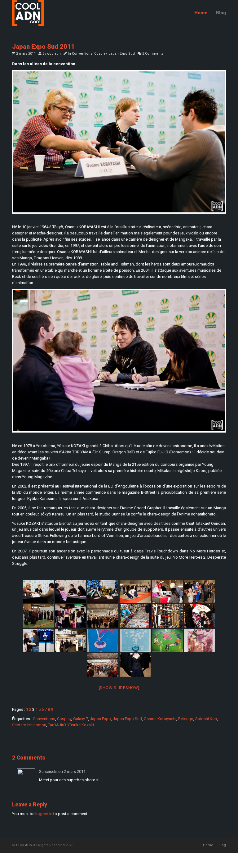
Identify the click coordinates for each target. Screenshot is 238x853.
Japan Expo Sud (121, 54)
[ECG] (38, 640)
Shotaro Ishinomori (29, 725)
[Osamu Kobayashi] (119, 142)
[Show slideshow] (119, 687)
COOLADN (24, 845)
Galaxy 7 (80, 718)
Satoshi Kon (206, 718)
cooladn (54, 54)
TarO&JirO (57, 725)
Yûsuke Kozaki (81, 725)
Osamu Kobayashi (160, 718)
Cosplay (100, 54)
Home (200, 13)
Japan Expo (100, 718)
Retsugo (185, 718)
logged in (43, 813)
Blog (221, 13)
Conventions (82, 54)
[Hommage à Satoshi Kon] (102, 640)
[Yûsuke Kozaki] (119, 361)
